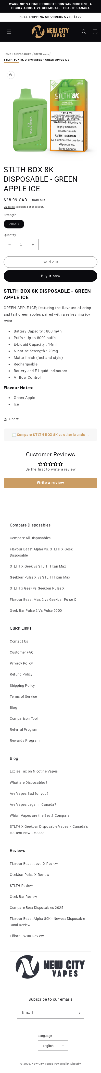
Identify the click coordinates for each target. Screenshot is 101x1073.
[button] (9, 31)
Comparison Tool (24, 718)
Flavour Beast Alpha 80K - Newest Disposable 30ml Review (47, 922)
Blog (13, 707)
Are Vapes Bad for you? (29, 793)
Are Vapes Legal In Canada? (33, 804)
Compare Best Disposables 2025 (36, 908)
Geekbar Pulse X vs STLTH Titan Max (40, 577)
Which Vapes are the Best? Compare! (40, 815)
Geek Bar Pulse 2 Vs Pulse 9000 (36, 610)
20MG (16, 225)
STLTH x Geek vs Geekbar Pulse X (37, 588)
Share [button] (14, 419)
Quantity (10, 235)
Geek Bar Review (23, 897)
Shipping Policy (22, 685)
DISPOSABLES (23, 54)
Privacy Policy (21, 663)
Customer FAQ (22, 652)
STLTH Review (21, 886)
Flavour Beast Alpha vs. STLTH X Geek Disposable (41, 552)
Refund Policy (21, 674)
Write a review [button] (50, 482)
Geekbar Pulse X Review (29, 875)
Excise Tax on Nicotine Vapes (34, 771)
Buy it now (50, 276)
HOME (7, 54)
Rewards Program (25, 740)
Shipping (9, 206)
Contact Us (19, 641)
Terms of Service (23, 696)
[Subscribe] (78, 1013)
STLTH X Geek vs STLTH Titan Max (38, 566)
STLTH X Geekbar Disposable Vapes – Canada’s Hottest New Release (49, 830)
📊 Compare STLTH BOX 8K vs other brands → (50, 435)
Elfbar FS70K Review (27, 936)
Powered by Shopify (67, 1063)
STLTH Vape (41, 54)
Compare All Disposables (30, 538)
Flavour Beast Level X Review (34, 864)
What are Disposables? (29, 782)
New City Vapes (42, 1063)
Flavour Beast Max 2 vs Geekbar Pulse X (43, 599)
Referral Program (24, 729)
